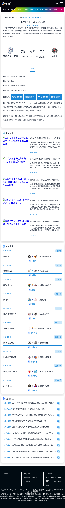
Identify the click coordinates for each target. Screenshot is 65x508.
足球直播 (6, 10)
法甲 (41, 10)
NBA (55, 9)
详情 (32, 69)
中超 (31, 10)
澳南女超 (58, 337)
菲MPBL (58, 323)
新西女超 (58, 380)
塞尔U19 (58, 366)
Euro (19, 17)
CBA (60, 9)
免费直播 (42, 97)
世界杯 (13, 10)
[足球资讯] (8, 409)
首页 (13, 17)
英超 (26, 10)
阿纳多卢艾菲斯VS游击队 (31, 17)
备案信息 (35, 492)
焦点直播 (35, 490)
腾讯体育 (55, 97)
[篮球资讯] (8, 403)
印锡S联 (58, 294)
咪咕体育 (29, 97)
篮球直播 (48, 10)
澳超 (47, 485)
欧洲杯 (20, 10)
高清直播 (16, 97)
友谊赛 (59, 251)
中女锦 (59, 280)
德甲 (36, 10)
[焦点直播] (6, 4)
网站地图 (27, 477)
